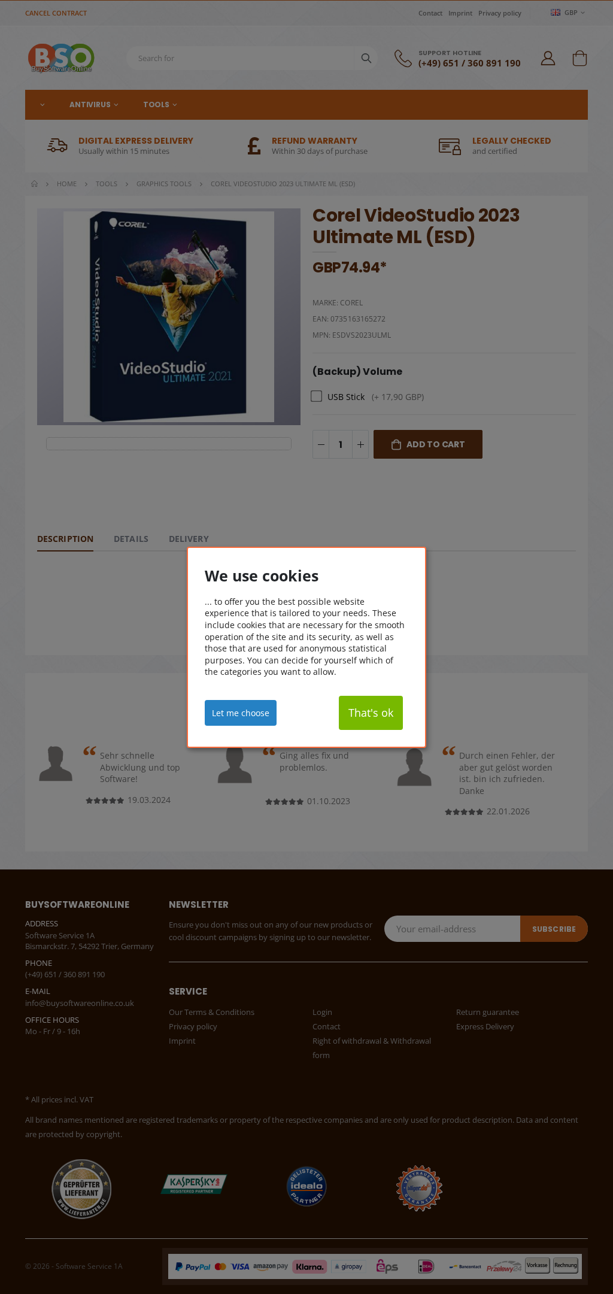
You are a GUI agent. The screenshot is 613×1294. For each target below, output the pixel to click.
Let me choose (240, 712)
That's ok (370, 712)
